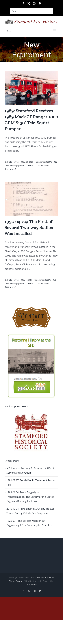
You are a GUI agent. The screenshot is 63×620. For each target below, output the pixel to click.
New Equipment (17, 165)
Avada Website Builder (41, 577)
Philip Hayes (13, 161)
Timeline (29, 165)
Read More (10, 169)
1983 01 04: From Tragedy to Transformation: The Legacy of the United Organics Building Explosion (30, 497)
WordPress (32, 584)
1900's (49, 161)
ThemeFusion (15, 581)
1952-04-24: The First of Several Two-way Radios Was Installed (29, 227)
